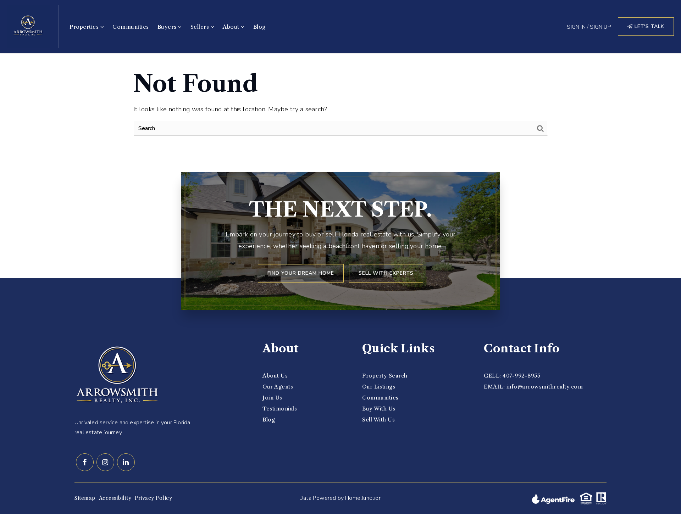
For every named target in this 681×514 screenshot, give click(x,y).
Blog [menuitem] (259, 26)
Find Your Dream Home (300, 273)
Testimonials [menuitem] (279, 408)
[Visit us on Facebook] (85, 462)
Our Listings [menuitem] (378, 386)
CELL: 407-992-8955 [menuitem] (512, 375)
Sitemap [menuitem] (84, 498)
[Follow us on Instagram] (105, 462)
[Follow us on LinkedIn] (126, 462)
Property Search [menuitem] (385, 375)
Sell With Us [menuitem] (378, 419)
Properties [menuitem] (85, 26)
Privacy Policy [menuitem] (153, 498)
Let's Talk (648, 26)
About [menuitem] (232, 26)
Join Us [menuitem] (272, 397)
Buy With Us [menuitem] (378, 408)
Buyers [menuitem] (167, 26)
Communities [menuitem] (130, 26)
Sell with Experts (386, 273)
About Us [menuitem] (275, 375)
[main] (340, 103)
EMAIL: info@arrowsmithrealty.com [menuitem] (533, 386)
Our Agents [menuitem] (277, 386)
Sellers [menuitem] (200, 26)
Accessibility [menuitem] (115, 498)
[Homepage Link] (28, 26)
